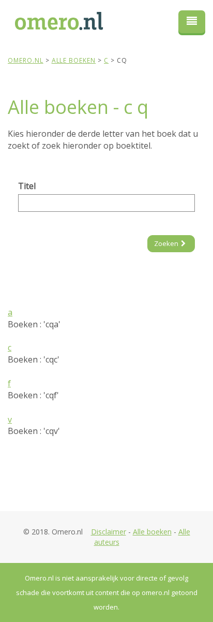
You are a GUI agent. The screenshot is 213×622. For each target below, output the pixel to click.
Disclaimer (108, 532)
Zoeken (166, 243)
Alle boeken (152, 532)
